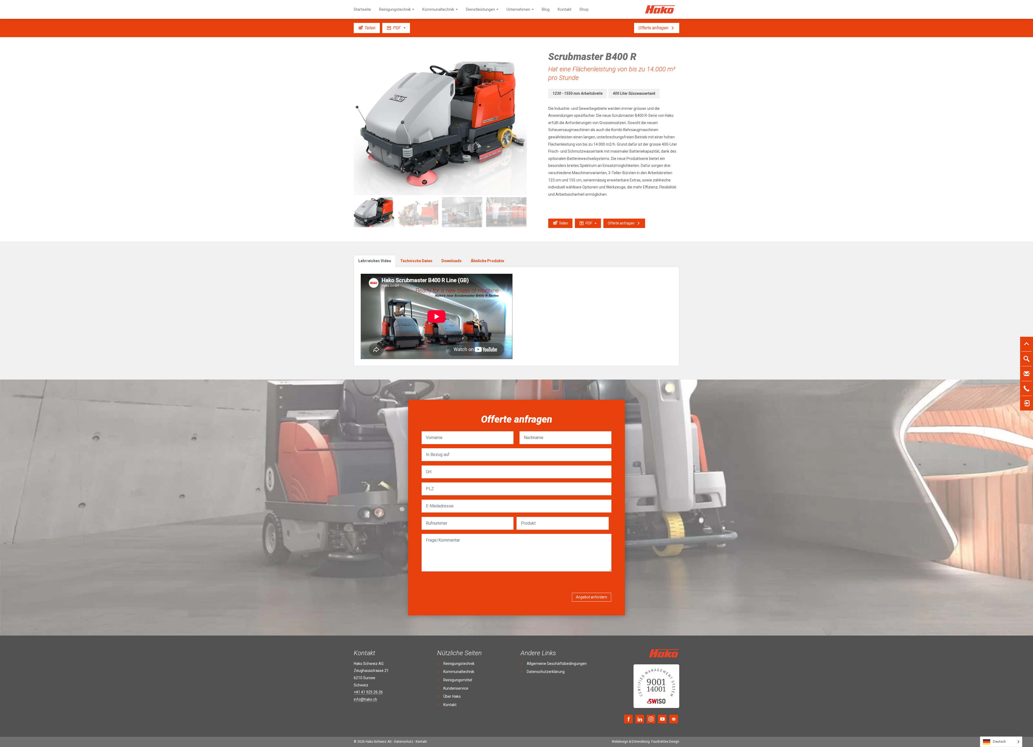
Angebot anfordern (591, 597)
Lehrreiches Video (374, 261)
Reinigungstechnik (395, 9)
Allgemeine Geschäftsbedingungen (557, 663)
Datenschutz (403, 742)
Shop (584, 9)
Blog (546, 9)
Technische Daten (416, 261)
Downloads (451, 261)
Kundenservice (455, 688)
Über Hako (452, 696)
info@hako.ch (365, 699)
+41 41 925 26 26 (368, 692)
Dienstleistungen (480, 9)
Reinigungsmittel (457, 680)
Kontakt (564, 9)
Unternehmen (518, 9)
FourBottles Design (645, 742)
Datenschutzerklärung (546, 671)
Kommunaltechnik (438, 9)
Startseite (362, 9)
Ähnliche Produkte (487, 261)
